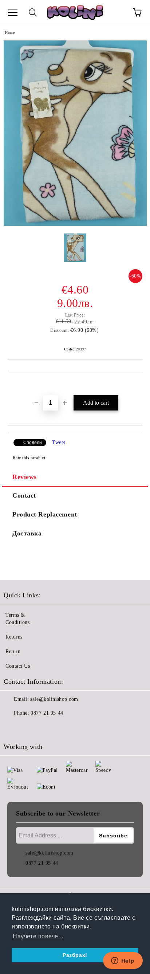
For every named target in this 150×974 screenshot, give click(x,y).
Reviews (24, 476)
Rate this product (29, 457)
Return (12, 651)
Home (10, 33)
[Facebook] (13, 728)
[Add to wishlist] (137, 383)
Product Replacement (44, 514)
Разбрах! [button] (75, 955)
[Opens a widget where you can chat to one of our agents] (123, 961)
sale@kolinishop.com (54, 699)
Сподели (32, 442)
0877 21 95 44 (47, 713)
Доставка (27, 533)
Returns (14, 637)
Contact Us (17, 666)
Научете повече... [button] (38, 936)
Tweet (59, 442)
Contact (24, 495)
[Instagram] (29, 728)
